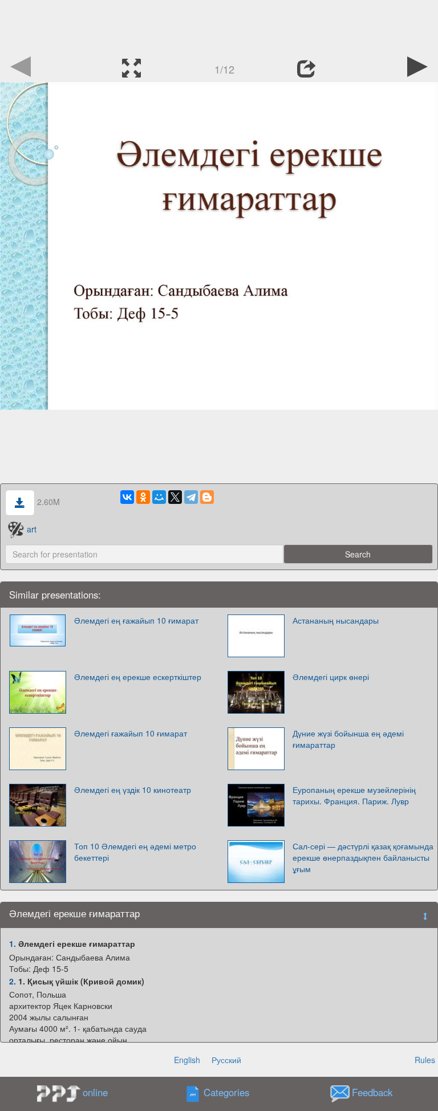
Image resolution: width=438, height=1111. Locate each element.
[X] (175, 497)
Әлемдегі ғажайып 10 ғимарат (130, 733)
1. (12, 943)
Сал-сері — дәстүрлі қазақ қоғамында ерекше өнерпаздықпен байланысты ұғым (363, 857)
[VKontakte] (127, 497)
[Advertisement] (219, 25)
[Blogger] (207, 497)
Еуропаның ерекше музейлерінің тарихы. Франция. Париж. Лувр (354, 795)
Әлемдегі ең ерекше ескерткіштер (137, 676)
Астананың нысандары (336, 620)
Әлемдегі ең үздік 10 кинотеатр (132, 789)
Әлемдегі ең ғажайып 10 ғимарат (136, 620)
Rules (425, 1059)
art (31, 529)
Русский (226, 1059)
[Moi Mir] (159, 497)
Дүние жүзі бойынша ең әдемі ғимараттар (348, 738)
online (95, 1092)
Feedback (372, 1093)
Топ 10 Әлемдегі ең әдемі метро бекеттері (135, 851)
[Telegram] (191, 497)
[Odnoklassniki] (143, 497)
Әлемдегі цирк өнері (331, 676)
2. (12, 981)
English (187, 1059)
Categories (226, 1093)
